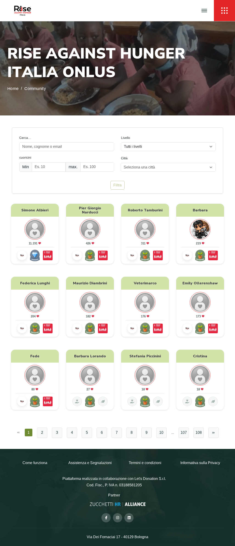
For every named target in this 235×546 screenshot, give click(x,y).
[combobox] (168, 167)
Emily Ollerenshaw (200, 283)
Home (13, 89)
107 (184, 432)
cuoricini (25, 157)
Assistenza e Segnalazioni (90, 463)
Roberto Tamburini (145, 210)
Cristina (200, 356)
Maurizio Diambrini (90, 283)
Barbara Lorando (90, 356)
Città (124, 158)
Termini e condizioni (145, 463)
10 (161, 432)
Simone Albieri (34, 210)
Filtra (117, 185)
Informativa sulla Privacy (200, 463)
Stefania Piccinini (145, 356)
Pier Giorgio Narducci (90, 210)
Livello (125, 138)
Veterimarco (145, 283)
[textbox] (165, 167)
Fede (34, 356)
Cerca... (25, 138)
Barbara (200, 210)
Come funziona (34, 463)
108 (199, 432)
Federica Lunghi (35, 283)
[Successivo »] (213, 433)
